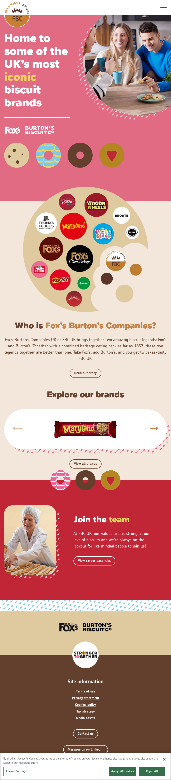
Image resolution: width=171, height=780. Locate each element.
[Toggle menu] (163, 7)
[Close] (164, 759)
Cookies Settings (16, 771)
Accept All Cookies (122, 771)
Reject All (152, 771)
